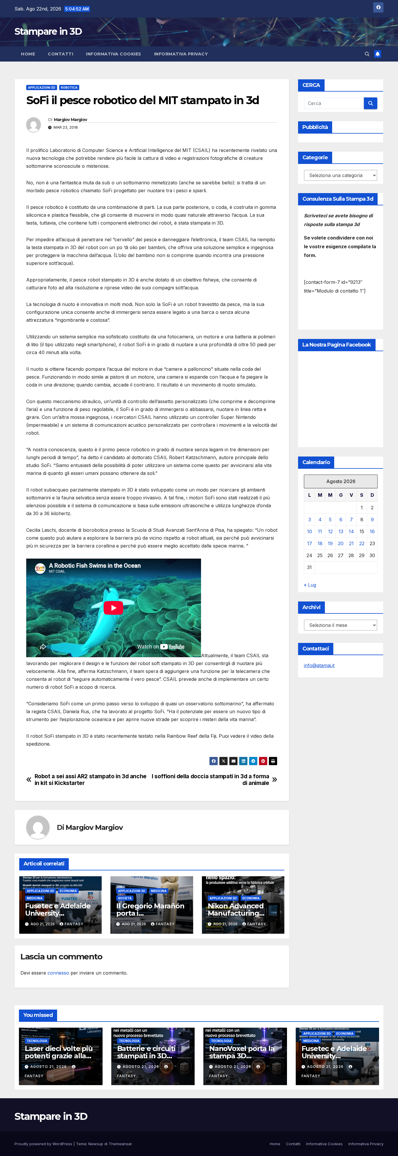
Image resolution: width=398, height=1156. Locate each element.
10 (309, 531)
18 (320, 543)
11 (320, 531)
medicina (35, 898)
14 (351, 531)
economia (68, 891)
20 (341, 543)
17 (309, 543)
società (125, 898)
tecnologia (37, 1041)
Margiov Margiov (70, 119)
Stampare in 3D (48, 31)
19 (330, 543)
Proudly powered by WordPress (44, 1143)
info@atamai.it (319, 665)
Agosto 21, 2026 (49, 1066)
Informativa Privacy (181, 54)
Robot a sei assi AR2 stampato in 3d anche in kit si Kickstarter (91, 779)
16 (372, 531)
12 (330, 531)
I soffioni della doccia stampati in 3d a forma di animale (210, 779)
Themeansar (120, 1143)
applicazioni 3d (41, 87)
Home (28, 54)
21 (351, 543)
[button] (367, 54)
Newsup (95, 1143)
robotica (69, 87)
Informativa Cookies (113, 54)
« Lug (310, 585)
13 (341, 531)
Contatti (60, 54)
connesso (58, 973)
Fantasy (74, 924)
